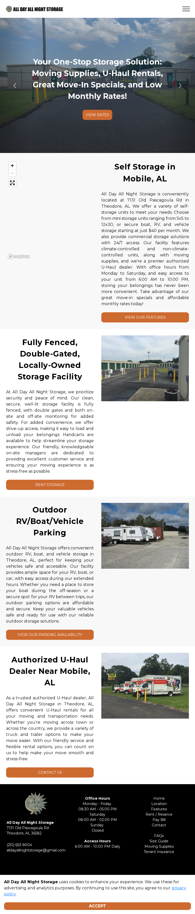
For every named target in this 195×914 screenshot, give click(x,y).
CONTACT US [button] (50, 772)
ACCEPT (97, 906)
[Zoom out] (12, 173)
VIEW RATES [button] (97, 115)
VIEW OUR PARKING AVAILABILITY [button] (50, 634)
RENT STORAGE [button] (50, 485)
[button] (14, 85)
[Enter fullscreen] (12, 183)
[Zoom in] (12, 165)
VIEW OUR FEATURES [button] (145, 317)
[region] (50, 210)
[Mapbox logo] (19, 256)
